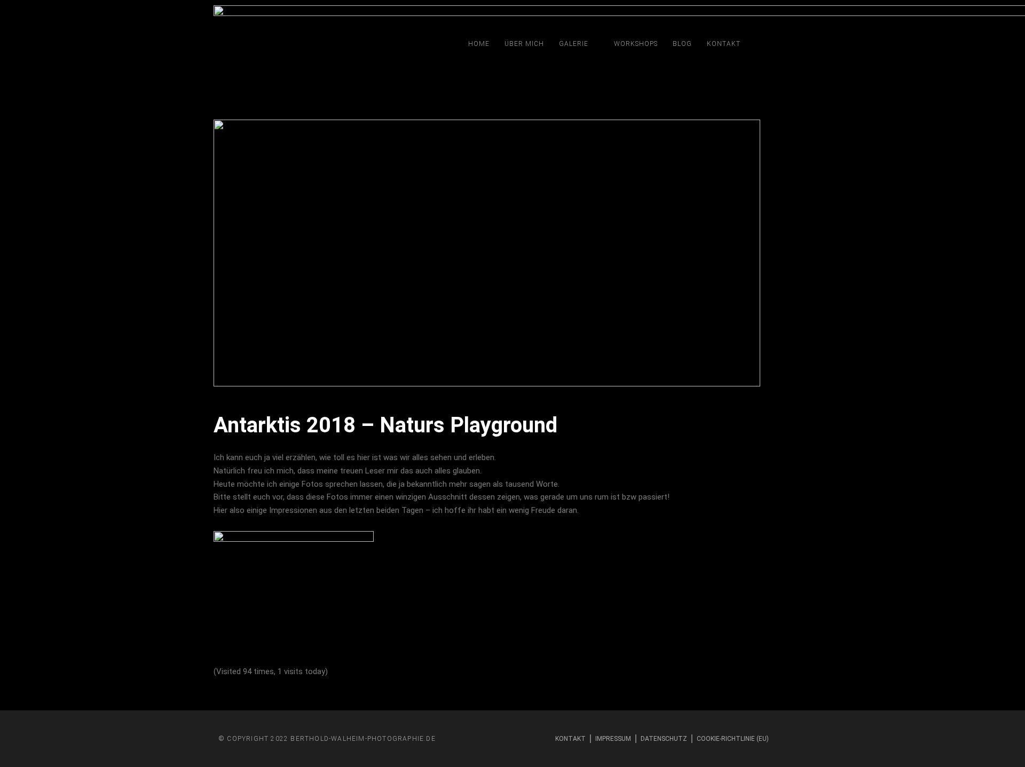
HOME (479, 44)
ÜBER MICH (524, 44)
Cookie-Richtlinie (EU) (733, 738)
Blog (682, 44)
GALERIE (573, 44)
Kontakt (570, 738)
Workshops (636, 44)
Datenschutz (664, 738)
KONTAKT (723, 44)
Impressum (613, 738)
